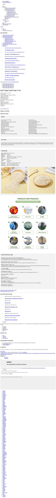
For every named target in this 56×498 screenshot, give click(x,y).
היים (3, 6)
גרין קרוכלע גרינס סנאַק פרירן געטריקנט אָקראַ (14, 298)
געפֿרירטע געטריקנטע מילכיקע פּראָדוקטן (12, 16)
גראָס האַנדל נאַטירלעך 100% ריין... (12, 75)
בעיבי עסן (6, 18)
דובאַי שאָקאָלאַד (14, 353)
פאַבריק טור (7, 20)
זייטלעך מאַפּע (3, 352)
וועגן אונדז (4, 19)
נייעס (3, 22)
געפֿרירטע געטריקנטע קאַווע (9, 15)
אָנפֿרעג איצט (2, 351)
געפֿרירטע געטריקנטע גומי (9, 39)
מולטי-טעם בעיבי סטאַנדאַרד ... (11, 58)
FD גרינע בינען (8, 311)
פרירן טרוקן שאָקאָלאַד (11, 14)
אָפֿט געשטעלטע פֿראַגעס (7, 23)
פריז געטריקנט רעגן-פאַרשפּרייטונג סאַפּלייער (25, 353)
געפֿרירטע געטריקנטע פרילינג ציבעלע (6, 290)
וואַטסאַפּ (6, 357)
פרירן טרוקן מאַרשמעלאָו (9, 40)
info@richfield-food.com (7, 2)
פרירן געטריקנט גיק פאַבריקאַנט (6, 353)
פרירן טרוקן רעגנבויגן (8, 38)
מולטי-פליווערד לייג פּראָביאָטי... (11, 71)
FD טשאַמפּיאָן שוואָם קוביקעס (11, 319)
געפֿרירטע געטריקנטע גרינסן (7, 30)
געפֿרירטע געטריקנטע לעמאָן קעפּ (38, 353)
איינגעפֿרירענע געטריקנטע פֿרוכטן (10, 8)
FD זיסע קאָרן (7, 302)
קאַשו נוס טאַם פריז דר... (10, 50)
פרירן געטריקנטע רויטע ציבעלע (5, 291)
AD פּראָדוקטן (7, 17)
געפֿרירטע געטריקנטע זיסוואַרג (8, 37)
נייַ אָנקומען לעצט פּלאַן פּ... (10, 62)
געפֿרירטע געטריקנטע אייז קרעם (12, 13)
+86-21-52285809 (6, 1)
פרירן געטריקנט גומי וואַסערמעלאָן (6, 354)
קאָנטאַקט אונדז (5, 24)
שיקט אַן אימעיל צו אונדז (4, 108)
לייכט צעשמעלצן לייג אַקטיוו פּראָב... (12, 67)
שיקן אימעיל (2, 356)
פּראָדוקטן (4, 7)
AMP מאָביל (25, 352)
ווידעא (6, 21)
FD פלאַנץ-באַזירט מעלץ (10, 79)
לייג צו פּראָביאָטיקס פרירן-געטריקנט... (12, 54)
